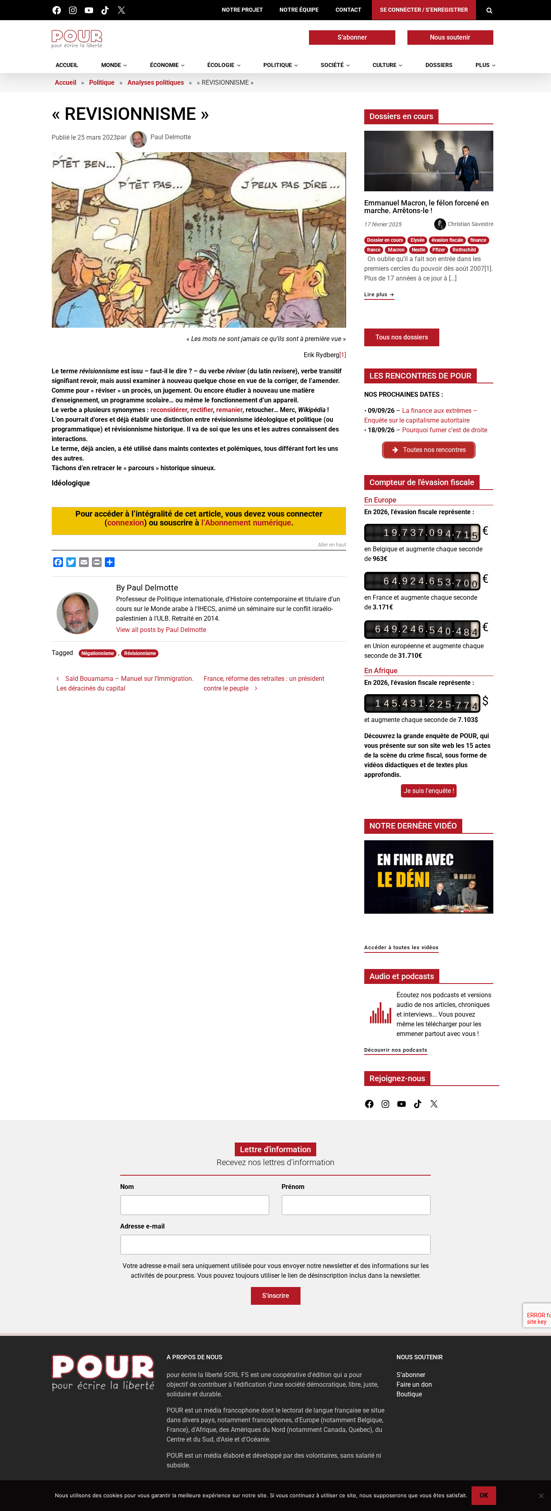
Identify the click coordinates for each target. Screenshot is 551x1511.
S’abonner (352, 37)
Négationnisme (97, 653)
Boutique (409, 1394)
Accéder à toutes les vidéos (401, 947)
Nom (127, 1187)
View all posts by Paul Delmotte (161, 630)
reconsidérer (168, 410)
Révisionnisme (140, 653)
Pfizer (438, 250)
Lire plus (379, 294)
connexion (125, 522)
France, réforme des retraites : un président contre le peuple (264, 683)
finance (478, 240)
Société (332, 65)
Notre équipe (299, 9)
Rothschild (464, 250)
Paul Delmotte (170, 137)
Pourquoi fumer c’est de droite (444, 430)
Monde (111, 65)
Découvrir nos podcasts (396, 1050)
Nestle (418, 250)
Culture (385, 65)
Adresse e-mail (142, 1226)
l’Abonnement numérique (246, 522)
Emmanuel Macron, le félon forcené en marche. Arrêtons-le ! (426, 207)
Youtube (89, 10)
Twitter (121, 10)
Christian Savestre (470, 224)
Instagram (73, 10)
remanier (229, 410)
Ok (484, 1495)
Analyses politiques (155, 82)
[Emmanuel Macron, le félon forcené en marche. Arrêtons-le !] (428, 161)
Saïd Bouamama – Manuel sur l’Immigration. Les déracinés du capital (125, 683)
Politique (277, 65)
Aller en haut (332, 545)
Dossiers (439, 65)
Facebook (57, 10)
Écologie (220, 65)
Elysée (417, 240)
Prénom (293, 1187)
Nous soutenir (450, 37)
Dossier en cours (385, 240)
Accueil (67, 65)
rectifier (201, 410)
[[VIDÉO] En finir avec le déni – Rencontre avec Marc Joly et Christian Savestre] (428, 879)
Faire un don (414, 1384)
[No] (541, 1496)
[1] (342, 355)
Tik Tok (105, 10)
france (373, 250)
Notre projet (242, 9)
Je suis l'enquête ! (429, 791)
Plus (483, 65)
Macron (396, 250)
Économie (164, 65)
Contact (348, 9)
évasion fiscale (447, 240)
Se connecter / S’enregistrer (424, 9)
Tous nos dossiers (402, 337)
